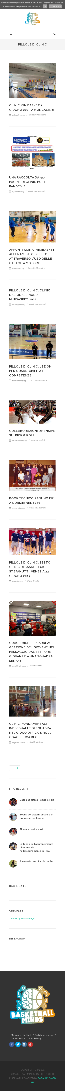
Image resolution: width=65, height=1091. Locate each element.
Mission (15, 1034)
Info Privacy (35, 1038)
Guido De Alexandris (37, 115)
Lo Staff (27, 1034)
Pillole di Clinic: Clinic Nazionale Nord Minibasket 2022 (29, 295)
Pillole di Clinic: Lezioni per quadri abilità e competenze (30, 371)
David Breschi (33, 581)
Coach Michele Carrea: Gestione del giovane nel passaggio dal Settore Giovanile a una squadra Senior (32, 651)
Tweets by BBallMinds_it (22, 918)
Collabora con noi (44, 1034)
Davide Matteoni (36, 742)
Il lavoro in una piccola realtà (36, 861)
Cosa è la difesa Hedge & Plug (37, 800)
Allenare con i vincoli (31, 829)
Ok (45, 6)
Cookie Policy (55, 6)
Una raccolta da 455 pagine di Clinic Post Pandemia (27, 182)
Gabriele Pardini (38, 440)
